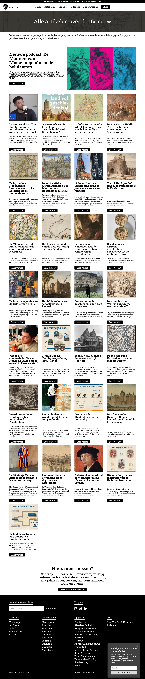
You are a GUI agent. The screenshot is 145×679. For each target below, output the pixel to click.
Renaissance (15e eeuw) (86, 635)
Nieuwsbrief (48, 635)
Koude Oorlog (81, 662)
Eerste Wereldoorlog (84, 656)
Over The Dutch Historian (120, 622)
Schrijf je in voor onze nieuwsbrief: (72, 1)
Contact (13, 635)
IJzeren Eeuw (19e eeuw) (86, 650)
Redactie (111, 625)
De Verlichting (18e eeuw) (87, 644)
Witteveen (47, 638)
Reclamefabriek (88, 672)
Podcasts (75, 7)
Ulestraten (47, 647)
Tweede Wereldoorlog (85, 659)
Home (38, 7)
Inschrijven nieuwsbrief (72, 589)
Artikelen (50, 7)
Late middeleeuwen (84, 631)
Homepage (14, 622)
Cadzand (46, 641)
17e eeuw (79, 641)
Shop (106, 7)
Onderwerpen (90, 7)
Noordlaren (47, 650)
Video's (62, 7)
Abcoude (46, 631)
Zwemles (46, 625)
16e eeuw (79, 638)
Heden (77, 665)
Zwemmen (47, 628)
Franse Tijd (80, 647)
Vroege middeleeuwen (85, 628)
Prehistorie (80, 622)
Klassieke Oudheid (83, 625)
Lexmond (47, 644)
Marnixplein (48, 622)
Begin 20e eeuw (82, 653)
